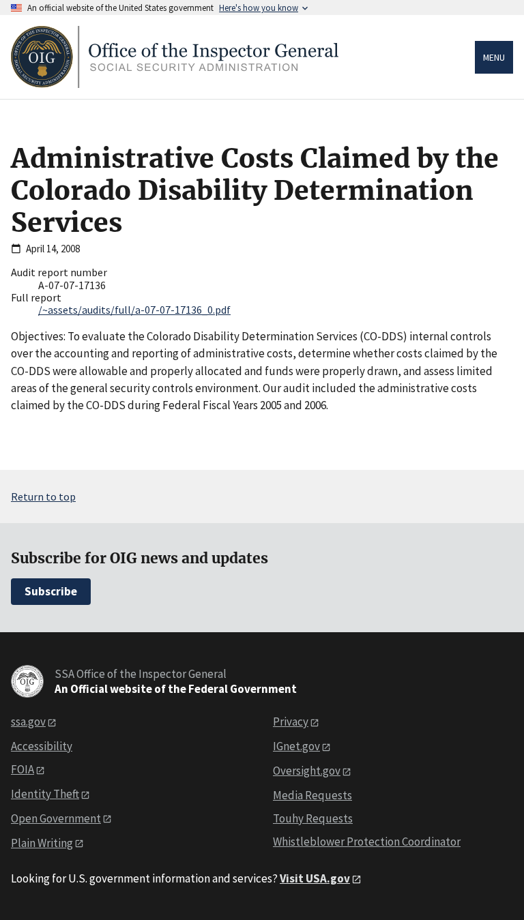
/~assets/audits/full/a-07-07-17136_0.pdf (134, 309)
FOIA (22, 769)
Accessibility (41, 746)
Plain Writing (42, 842)
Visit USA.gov (315, 878)
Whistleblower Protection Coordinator (367, 841)
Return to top (43, 496)
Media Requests (312, 795)
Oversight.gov (306, 770)
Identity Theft (45, 793)
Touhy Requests (313, 818)
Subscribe (51, 591)
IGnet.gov (296, 746)
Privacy (290, 721)
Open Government (56, 818)
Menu (494, 57)
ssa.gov (28, 721)
